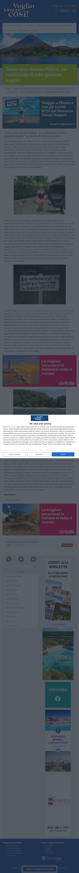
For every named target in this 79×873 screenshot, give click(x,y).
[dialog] (39, 436)
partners (14, 426)
